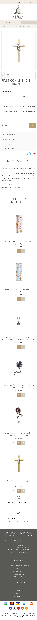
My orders (18, 590)
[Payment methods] (5, 603)
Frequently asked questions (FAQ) (18, 566)
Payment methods (18, 571)
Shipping (19, 568)
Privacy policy (18, 577)
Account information (18, 588)
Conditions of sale (18, 574)
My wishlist (18, 593)
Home (4, 26)
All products (18, 596)
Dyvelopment (18, 616)
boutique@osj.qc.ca (19, 552)
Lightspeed (24, 615)
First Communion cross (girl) (18, 481)
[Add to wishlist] (2, 125)
